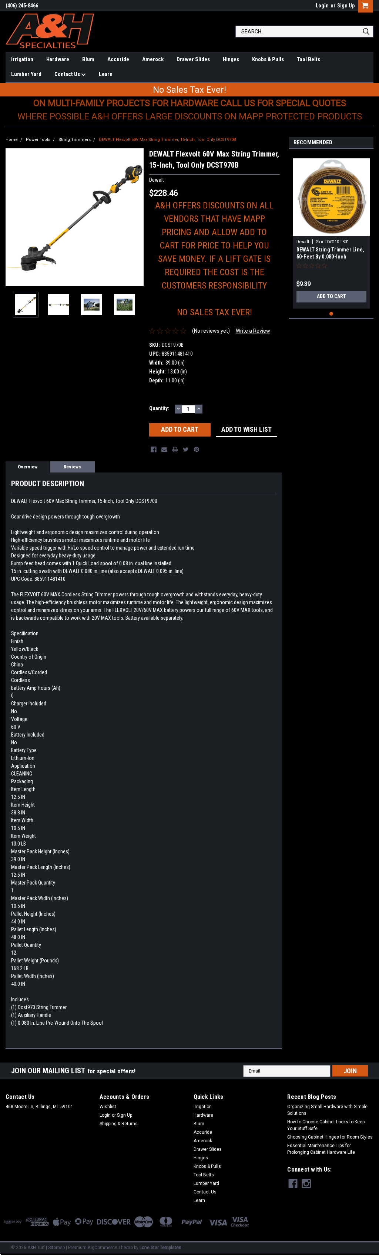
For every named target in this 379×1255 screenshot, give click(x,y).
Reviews (72, 467)
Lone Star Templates (160, 1247)
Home (12, 139)
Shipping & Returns (119, 1123)
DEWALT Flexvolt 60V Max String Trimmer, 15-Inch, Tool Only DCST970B (167, 139)
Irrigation (22, 59)
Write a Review (253, 331)
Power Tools (38, 139)
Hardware (57, 59)
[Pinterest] (196, 449)
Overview (27, 467)
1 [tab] (331, 314)
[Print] (175, 449)
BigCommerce (102, 1247)
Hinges (231, 59)
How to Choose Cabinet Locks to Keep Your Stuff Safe (326, 1125)
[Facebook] (154, 449)
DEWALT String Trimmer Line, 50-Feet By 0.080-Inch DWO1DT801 (330, 257)
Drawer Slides (193, 59)
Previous (13, 217)
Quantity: (159, 408)
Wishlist (108, 1106)
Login (322, 6)
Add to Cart (331, 296)
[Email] (164, 449)
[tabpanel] (331, 231)
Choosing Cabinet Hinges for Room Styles (330, 1137)
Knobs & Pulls (268, 59)
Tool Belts (308, 59)
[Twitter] (186, 449)
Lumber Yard (26, 74)
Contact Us (67, 74)
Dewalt (302, 241)
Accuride (118, 59)
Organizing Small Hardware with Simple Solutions (327, 1110)
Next (136, 217)
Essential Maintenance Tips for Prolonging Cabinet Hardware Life (321, 1149)
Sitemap (56, 1247)
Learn (106, 74)
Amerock (153, 59)
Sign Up (346, 6)
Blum (88, 59)
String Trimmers (74, 139)
